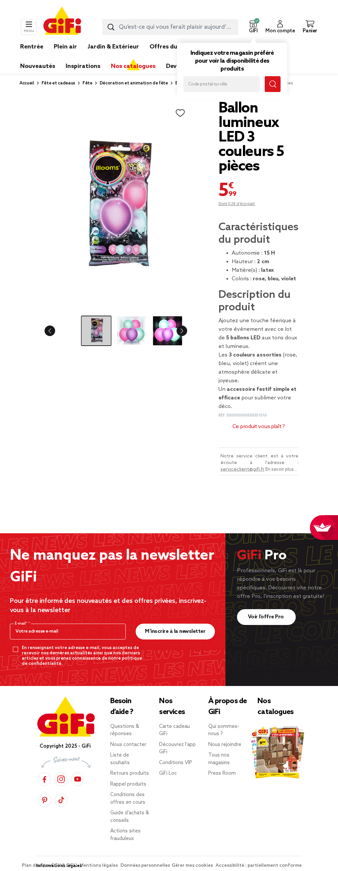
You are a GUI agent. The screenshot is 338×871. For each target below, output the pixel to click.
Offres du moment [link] (176, 46)
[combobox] (170, 27)
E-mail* (21, 623)
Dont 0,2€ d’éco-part (237, 204)
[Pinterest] (44, 799)
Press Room (222, 773)
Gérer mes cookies (193, 865)
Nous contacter (128, 745)
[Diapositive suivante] (176, 331)
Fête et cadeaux (58, 83)
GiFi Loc (168, 773)
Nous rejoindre (224, 745)
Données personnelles (145, 865)
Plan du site (35, 865)
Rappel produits (128, 784)
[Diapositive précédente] (55, 331)
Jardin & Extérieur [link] (113, 46)
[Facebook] (44, 778)
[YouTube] (77, 778)
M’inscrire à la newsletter (175, 631)
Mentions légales (99, 865)
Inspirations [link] (83, 66)
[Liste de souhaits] (180, 113)
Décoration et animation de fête (134, 83)
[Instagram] (61, 778)
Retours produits (129, 773)
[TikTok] (61, 799)
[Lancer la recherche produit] (111, 27)
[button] (253, 27)
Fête (87, 83)
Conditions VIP (175, 763)
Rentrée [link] (31, 46)
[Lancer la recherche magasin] (273, 84)
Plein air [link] (65, 46)
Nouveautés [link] (37, 66)
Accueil (26, 83)
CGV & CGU (64, 865)
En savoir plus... (281, 469)
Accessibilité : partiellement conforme (259, 865)
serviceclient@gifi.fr (242, 469)
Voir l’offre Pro (266, 617)
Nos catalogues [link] (133, 66)
